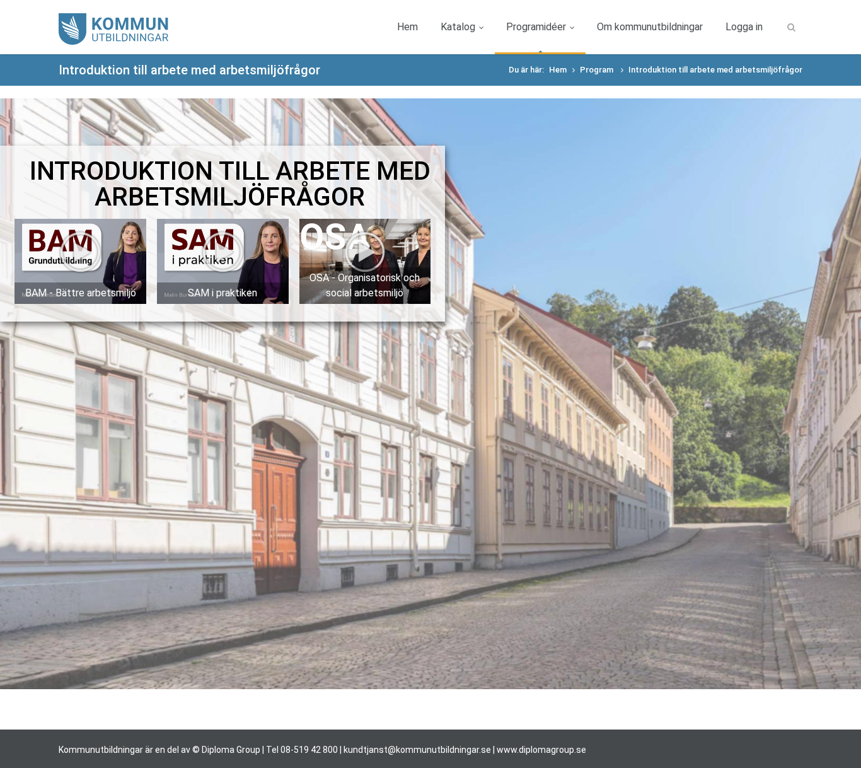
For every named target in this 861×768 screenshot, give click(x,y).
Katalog (458, 27)
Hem (407, 27)
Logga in (744, 27)
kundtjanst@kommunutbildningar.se (417, 750)
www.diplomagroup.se (541, 750)
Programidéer (536, 27)
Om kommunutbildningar (650, 27)
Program (597, 69)
